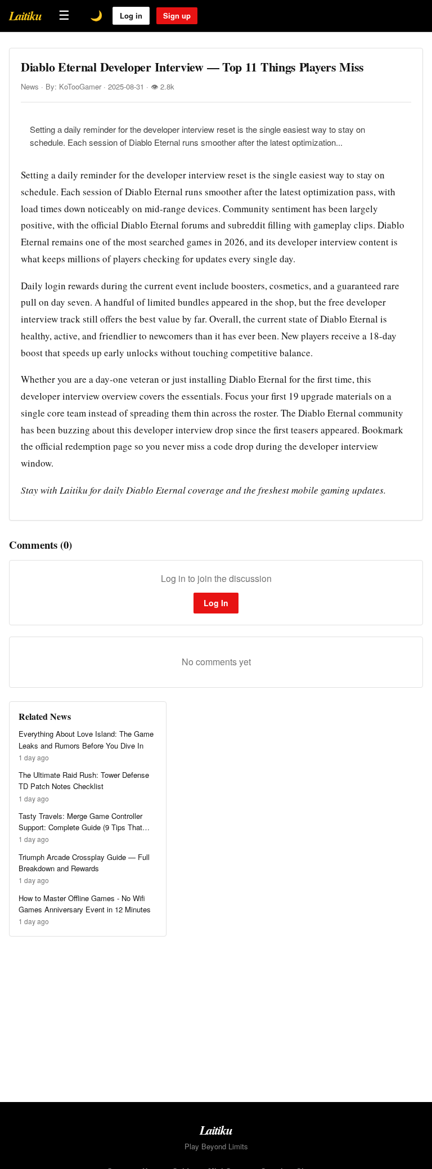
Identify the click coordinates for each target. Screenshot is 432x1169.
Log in (131, 15)
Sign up (177, 15)
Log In (216, 602)
